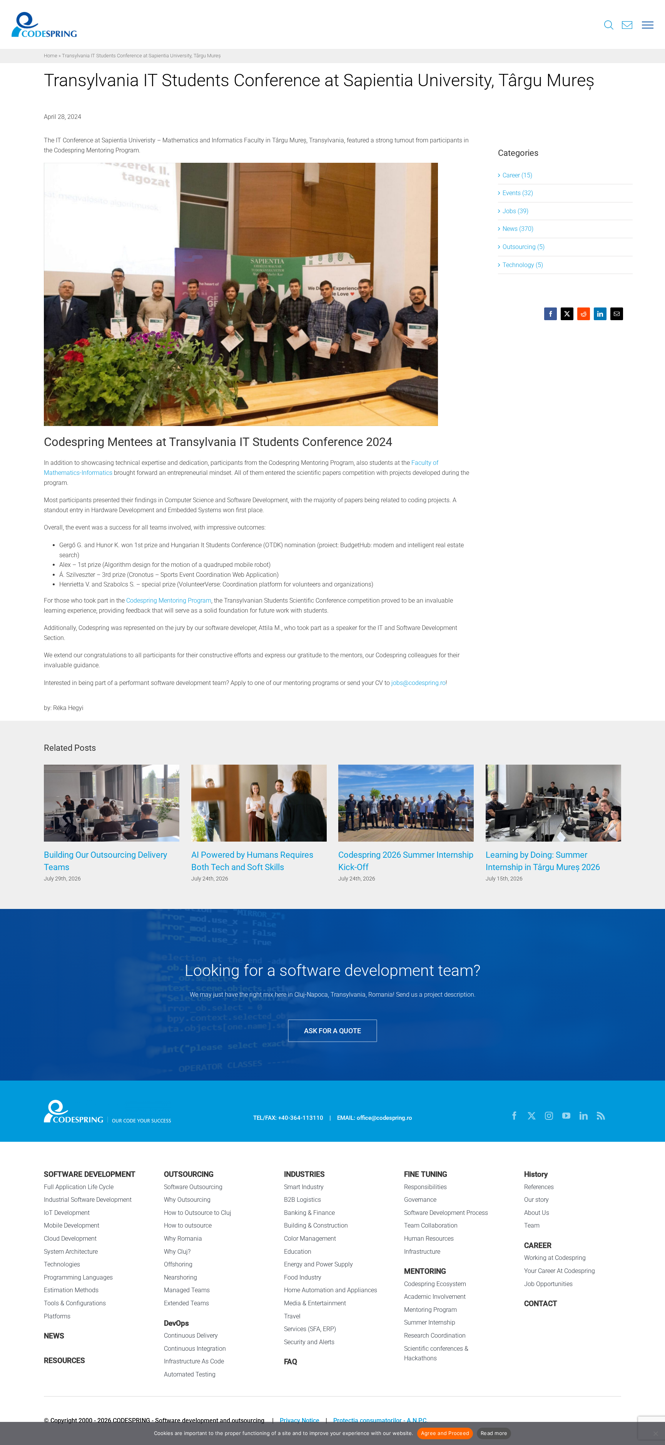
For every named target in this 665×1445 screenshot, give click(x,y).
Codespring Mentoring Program (168, 600)
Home (50, 55)
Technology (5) (523, 265)
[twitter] (531, 1116)
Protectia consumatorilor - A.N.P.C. (380, 1420)
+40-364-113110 (300, 1117)
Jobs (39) (515, 211)
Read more (494, 1433)
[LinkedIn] (600, 314)
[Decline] (655, 1433)
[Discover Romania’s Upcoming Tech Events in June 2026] (553, 768)
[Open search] (608, 25)
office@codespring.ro (384, 1117)
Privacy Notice (299, 1420)
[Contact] (627, 24)
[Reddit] (583, 314)
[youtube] (566, 1116)
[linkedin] (583, 1116)
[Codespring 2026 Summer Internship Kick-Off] (259, 768)
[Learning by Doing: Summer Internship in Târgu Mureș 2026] (406, 768)
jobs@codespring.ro (418, 683)
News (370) (518, 228)
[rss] (601, 1116)
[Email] (616, 314)
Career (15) (517, 175)
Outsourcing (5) (524, 247)
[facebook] (514, 1116)
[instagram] (549, 1116)
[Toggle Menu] (647, 24)
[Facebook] (550, 314)
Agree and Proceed (445, 1433)
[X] (567, 314)
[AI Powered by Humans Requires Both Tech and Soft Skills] (111, 768)
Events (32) (518, 193)
